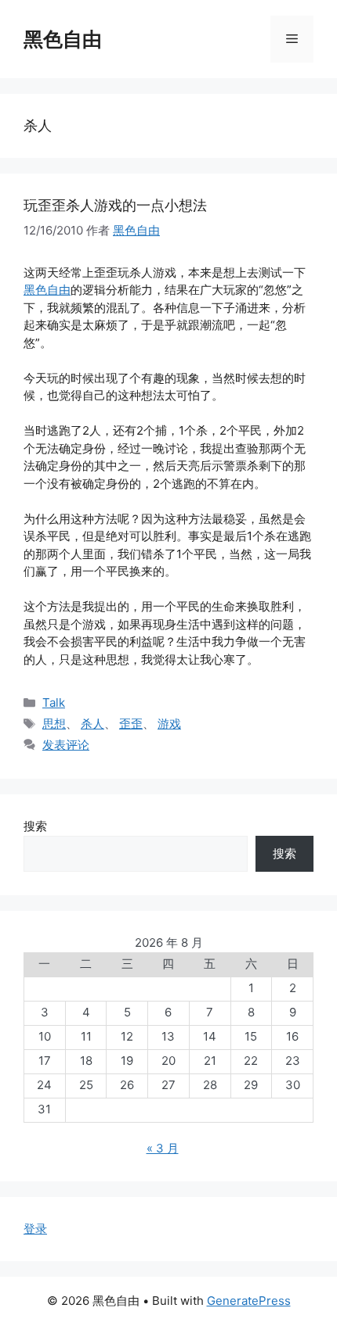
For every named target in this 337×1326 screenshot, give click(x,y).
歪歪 (131, 723)
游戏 (169, 723)
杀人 (92, 723)
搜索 (35, 826)
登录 (35, 1228)
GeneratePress (249, 1300)
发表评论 (65, 744)
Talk (53, 702)
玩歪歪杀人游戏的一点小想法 (115, 205)
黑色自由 (63, 39)
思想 (54, 723)
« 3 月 (163, 1148)
